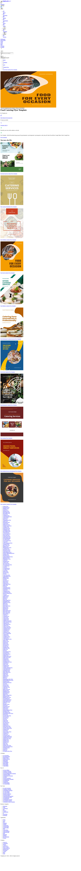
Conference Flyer (6, 632)
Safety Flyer (5, 674)
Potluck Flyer (5, 707)
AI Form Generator (7, 778)
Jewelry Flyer (5, 684)
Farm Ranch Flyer (6, 653)
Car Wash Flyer (6, 565)
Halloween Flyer (6, 524)
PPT (4, 822)
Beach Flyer (5, 604)
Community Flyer (6, 628)
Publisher (5, 823)
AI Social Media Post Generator (9, 773)
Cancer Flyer (5, 617)
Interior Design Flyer (7, 682)
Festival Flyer (5, 658)
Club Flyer (5, 560)
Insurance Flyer (6, 681)
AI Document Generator (8, 775)
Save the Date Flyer (7, 715)
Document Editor (6, 756)
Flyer (4, 64)
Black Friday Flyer (7, 610)
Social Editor (5, 764)
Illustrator (5, 834)
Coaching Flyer (6, 548)
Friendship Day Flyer (7, 661)
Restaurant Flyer (6, 522)
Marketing (5, 806)
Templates (5, 62)
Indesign (4, 835)
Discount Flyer (6, 644)
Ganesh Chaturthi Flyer (7, 667)
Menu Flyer (5, 694)
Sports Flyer (5, 720)
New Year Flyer (6, 563)
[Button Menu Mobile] (2, 1)
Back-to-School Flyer (7, 593)
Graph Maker (5, 765)
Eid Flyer (5, 650)
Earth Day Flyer (6, 648)
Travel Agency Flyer (7, 731)
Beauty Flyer (5, 607)
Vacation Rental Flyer (7, 736)
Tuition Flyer (5, 506)
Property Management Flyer (8, 553)
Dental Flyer (5, 642)
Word (4, 819)
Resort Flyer (5, 714)
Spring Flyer (5, 721)
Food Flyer (5, 509)
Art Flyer (5, 594)
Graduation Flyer (6, 669)
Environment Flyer (7, 651)
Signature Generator (7, 793)
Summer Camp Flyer (7, 525)
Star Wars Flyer (6, 722)
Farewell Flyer (6, 652)
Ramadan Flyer (6, 711)
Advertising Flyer (6, 530)
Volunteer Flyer (6, 544)
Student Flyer (5, 724)
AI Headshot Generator (7, 790)
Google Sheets (6, 826)
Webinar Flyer (6, 739)
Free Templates (6, 836)
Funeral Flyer (5, 663)
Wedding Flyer (6, 740)
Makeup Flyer (6, 546)
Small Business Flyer (7, 552)
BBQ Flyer (5, 603)
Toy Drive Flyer (6, 539)
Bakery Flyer (5, 596)
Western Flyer (6, 742)
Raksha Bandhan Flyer (7, 710)
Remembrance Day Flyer (8, 713)
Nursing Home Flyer (7, 699)
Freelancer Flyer (6, 660)
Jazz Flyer (5, 683)
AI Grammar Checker (7, 800)
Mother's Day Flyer (7, 697)
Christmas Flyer (6, 515)
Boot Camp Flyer (6, 612)
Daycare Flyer (6, 572)
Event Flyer (5, 514)
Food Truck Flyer (6, 551)
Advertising (5, 808)
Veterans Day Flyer (7, 738)
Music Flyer (5, 585)
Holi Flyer (5, 750)
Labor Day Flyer (6, 687)
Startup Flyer (5, 723)
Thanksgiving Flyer (7, 520)
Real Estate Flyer (6, 512)
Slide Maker (5, 760)
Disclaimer (5, 850)
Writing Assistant (6, 758)
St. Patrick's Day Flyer (7, 751)
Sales (4, 807)
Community (5, 843)
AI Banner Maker (6, 774)
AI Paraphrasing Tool (7, 797)
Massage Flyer (6, 690)
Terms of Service (6, 848)
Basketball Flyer (6, 601)
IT (3, 813)
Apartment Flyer (6, 591)
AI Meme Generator (7, 789)
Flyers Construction (7, 633)
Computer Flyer (6, 629)
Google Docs (5, 825)
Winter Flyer (5, 744)
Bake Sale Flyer (6, 535)
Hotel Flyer (5, 676)
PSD (4, 833)
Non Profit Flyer (6, 698)
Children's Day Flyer (7, 620)
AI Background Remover (8, 796)
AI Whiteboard (6, 780)
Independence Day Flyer (8, 679)
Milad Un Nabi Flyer (7, 695)
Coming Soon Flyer (7, 627)
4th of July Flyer (6, 545)
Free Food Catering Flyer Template (10, 69)
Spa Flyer (5, 719)
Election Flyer (6, 578)
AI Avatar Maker (6, 795)
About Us (5, 842)
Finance (4, 810)
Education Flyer (6, 507)
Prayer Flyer (5, 708)
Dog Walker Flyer (6, 531)
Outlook (4, 824)
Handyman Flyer (6, 671)
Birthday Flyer (6, 508)
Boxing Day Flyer (6, 549)
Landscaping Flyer (7, 576)
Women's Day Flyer (7, 745)
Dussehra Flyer (6, 647)
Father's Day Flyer (6, 657)
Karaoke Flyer (6, 686)
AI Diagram (5, 781)
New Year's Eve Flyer (7, 564)
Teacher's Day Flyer (7, 727)
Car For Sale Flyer (6, 533)
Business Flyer (6, 510)
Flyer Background (6, 538)
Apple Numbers (6, 831)
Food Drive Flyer (6, 528)
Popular (4, 838)
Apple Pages (5, 830)
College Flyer (5, 625)
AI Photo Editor (6, 782)
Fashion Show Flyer (7, 656)
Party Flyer (5, 518)
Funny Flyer (5, 664)
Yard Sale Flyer (6, 532)
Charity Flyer (5, 562)
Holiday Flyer (6, 675)
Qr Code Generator (7, 788)
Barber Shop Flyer (6, 600)
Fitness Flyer (5, 571)
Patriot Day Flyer (6, 702)
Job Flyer (5, 579)
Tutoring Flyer (6, 732)
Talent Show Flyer (6, 584)
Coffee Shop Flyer (6, 624)
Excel (4, 820)
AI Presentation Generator (8, 779)
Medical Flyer (6, 577)
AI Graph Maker (6, 783)
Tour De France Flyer (7, 728)
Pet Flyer (5, 703)
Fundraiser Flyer (6, 529)
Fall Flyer (5, 586)
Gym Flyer (5, 570)
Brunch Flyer (5, 613)
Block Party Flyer (6, 611)
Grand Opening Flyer (7, 516)
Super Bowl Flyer (6, 726)
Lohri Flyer (5, 688)
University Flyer (6, 735)
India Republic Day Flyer (8, 680)
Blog (4, 852)
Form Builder (5, 762)
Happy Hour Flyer (6, 672)
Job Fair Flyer (6, 580)
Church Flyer (5, 517)
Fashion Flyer (6, 655)
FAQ (4, 853)
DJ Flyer (5, 573)
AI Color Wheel (6, 791)
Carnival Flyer (6, 618)
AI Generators (6, 755)
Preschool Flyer (6, 555)
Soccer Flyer (5, 718)
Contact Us (5, 845)
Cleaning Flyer (6, 526)
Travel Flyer (5, 730)
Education (5, 815)
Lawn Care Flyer (6, 575)
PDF (4, 828)
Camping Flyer (6, 616)
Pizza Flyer (5, 705)
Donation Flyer (6, 561)
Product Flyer (5, 583)
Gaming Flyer (6, 666)
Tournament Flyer (6, 587)
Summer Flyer (6, 554)
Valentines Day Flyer (7, 737)
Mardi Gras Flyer (6, 689)
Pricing (4, 844)
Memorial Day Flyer (7, 547)
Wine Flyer (5, 743)
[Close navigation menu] (2, 9)
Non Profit (5, 814)
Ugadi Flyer (5, 734)
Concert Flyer (6, 631)
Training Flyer (6, 729)
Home (4, 60)
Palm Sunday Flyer (7, 700)
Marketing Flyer (6, 557)
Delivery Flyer (6, 641)
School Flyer (5, 523)
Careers (4, 851)
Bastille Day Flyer (6, 602)
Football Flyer (6, 659)
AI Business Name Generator (9, 801)
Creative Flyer (6, 637)
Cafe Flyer (5, 615)
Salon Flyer (5, 521)
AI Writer (5, 777)
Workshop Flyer (6, 747)
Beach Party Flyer (6, 605)
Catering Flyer (6, 67)
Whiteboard (5, 761)
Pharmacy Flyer (6, 704)
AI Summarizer (6, 798)
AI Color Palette (6, 792)
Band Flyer (5, 597)
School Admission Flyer (8, 556)
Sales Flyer (5, 589)
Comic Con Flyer (6, 626)
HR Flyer (5, 677)
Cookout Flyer (6, 635)
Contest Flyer (5, 634)
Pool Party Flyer (6, 706)
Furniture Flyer (6, 665)
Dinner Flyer (5, 643)
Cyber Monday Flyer (7, 639)
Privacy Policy (6, 846)
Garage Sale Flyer (6, 536)
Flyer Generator (4, 137)
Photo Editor (5, 763)
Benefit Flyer (5, 608)
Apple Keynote (6, 832)
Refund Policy (6, 849)
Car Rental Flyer (6, 568)
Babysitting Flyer (6, 513)
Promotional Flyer (6, 588)
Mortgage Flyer (6, 696)
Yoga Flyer (5, 748)
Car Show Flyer (6, 569)
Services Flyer (6, 716)
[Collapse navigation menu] (2, 51)
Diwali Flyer (5, 645)
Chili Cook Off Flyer (7, 621)
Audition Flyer (6, 595)
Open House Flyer (6, 537)
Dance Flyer (5, 640)
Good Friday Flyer (7, 668)
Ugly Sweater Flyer (7, 540)
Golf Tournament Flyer (7, 543)
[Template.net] (7, 1)
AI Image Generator (7, 771)
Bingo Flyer (5, 609)
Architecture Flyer (6, 592)
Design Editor (6, 757)
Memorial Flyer (6, 692)
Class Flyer (5, 541)
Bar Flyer (5, 599)
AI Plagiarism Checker (7, 799)
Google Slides (6, 827)
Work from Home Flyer (7, 746)
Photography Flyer (7, 559)
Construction (5, 811)
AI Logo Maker (6, 770)
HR (3, 809)
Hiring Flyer (5, 581)
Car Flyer (5, 567)
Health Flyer (5, 673)
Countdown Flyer (6, 636)
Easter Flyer (5, 649)
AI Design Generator (7, 772)
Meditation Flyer (6, 691)
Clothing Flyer (6, 623)
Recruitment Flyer (6, 712)
